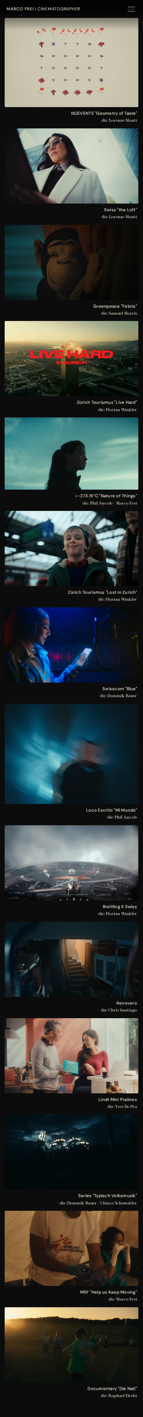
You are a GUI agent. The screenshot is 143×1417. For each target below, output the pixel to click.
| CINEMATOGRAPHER (43, 9)
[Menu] (131, 9)
